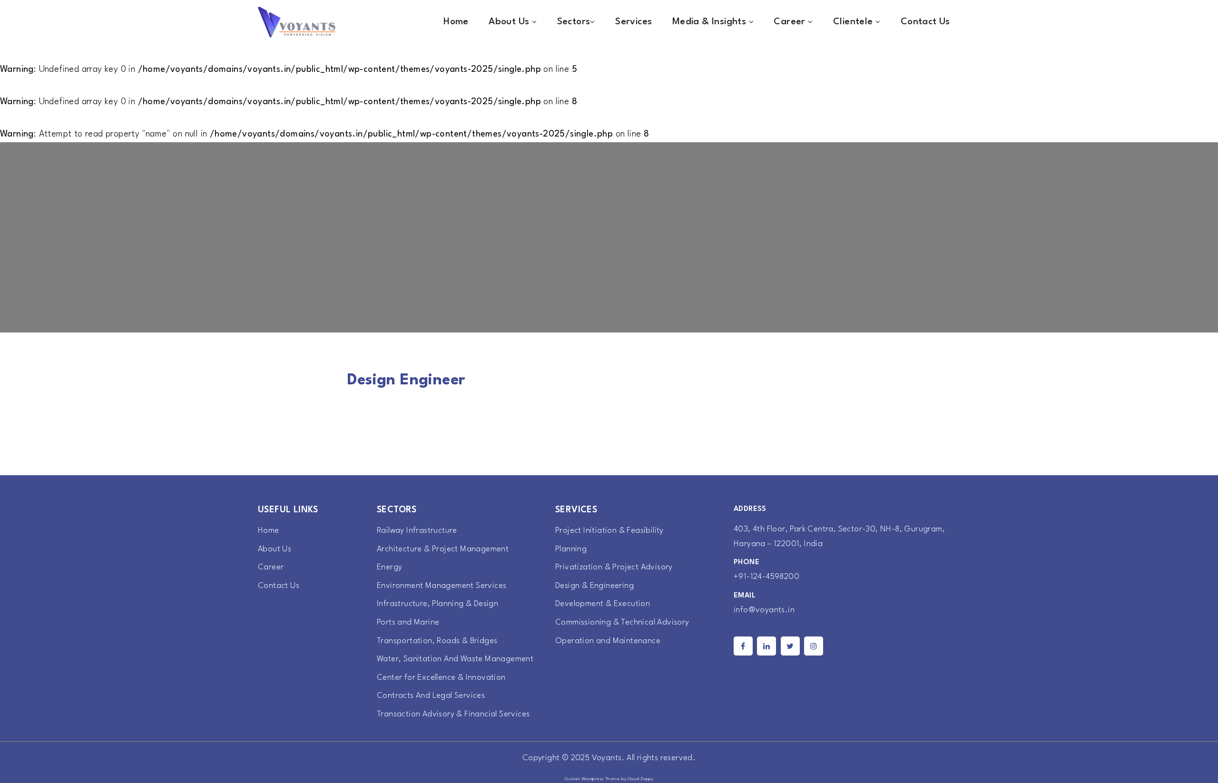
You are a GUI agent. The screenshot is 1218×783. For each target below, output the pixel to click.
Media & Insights (710, 22)
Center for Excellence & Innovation (441, 678)
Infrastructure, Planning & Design (437, 604)
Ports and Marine (408, 622)
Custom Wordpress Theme (592, 779)
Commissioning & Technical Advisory (622, 622)
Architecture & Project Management (443, 549)
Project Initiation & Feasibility (609, 531)
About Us (510, 22)
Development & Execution (602, 604)
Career (791, 22)
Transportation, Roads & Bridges (437, 641)
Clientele (854, 22)
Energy (389, 567)
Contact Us (925, 22)
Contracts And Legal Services (431, 696)
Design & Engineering (594, 586)
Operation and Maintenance (607, 641)
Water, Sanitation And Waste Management (455, 659)
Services (633, 22)
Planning (571, 549)
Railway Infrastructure (417, 531)
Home (456, 22)
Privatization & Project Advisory (614, 567)
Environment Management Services (441, 586)
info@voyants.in (764, 610)
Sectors (573, 22)
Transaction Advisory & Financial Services (453, 714)
